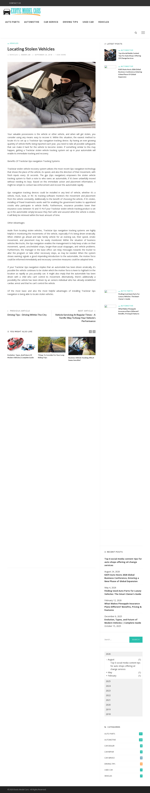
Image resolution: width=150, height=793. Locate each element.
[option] (21, 348)
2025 (108, 681)
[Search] (136, 32)
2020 (108, 704)
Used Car (88, 22)
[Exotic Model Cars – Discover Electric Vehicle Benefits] (22, 11)
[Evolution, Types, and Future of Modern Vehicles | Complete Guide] (21, 344)
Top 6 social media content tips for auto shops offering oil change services (129, 55)
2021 (108, 700)
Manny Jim (25, 55)
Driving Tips (70, 22)
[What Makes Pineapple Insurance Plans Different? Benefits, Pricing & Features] (110, 414)
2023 (108, 690)
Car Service (51, 22)
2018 (108, 714)
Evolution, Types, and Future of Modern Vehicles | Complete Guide (122, 621)
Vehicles (103, 22)
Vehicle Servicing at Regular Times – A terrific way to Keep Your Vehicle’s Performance (75, 317)
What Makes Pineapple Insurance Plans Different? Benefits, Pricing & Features (128, 311)
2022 (108, 695)
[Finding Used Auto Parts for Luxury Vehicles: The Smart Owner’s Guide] (110, 293)
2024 (108, 686)
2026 (108, 654)
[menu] (143, 32)
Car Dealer (123, 746)
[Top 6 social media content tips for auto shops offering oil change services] (110, 54)
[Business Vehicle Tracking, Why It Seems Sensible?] (82, 346)
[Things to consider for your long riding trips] (51, 344)
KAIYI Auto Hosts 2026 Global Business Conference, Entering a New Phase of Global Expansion (121, 578)
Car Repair (123, 752)
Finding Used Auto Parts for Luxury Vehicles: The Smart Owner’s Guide (129, 296)
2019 (108, 709)
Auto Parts (12, 22)
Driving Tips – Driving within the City (27, 314)
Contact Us (15, 3)
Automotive (31, 22)
